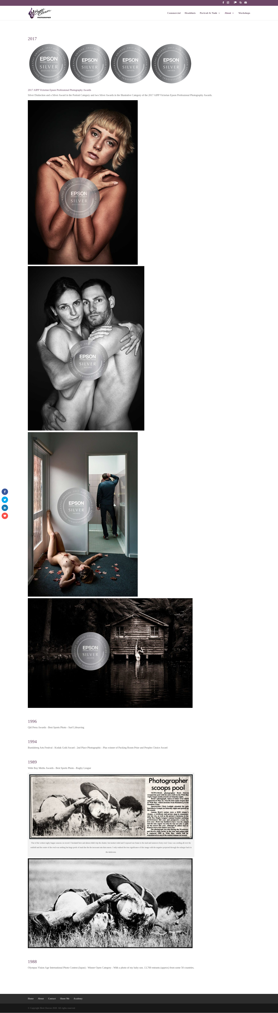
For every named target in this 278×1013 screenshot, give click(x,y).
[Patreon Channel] (235, 3)
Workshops (244, 13)
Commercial (174, 13)
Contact (52, 998)
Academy (78, 998)
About (228, 13)
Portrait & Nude (208, 13)
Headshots (190, 13)
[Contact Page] (245, 3)
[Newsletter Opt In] (240, 3)
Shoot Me (64, 998)
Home (31, 998)
